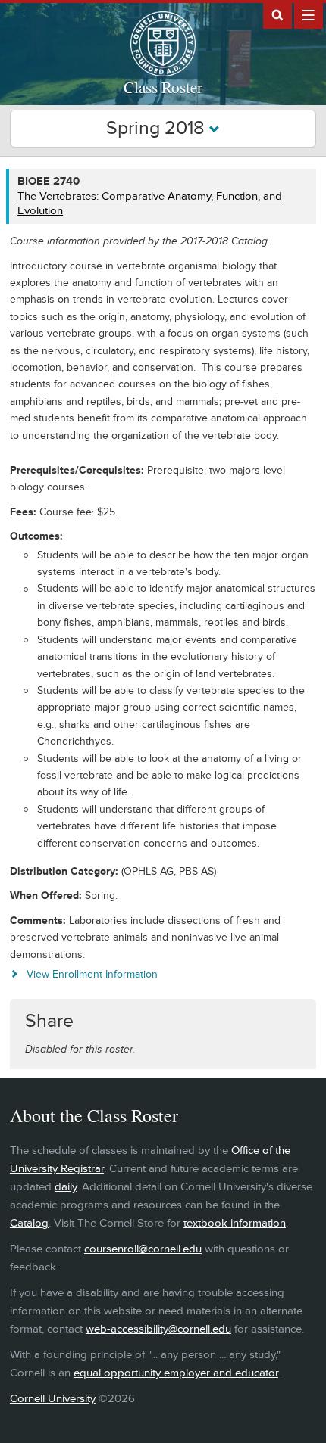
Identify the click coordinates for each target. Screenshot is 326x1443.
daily (66, 1187)
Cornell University (53, 1399)
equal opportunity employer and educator (176, 1373)
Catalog (29, 1223)
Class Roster (163, 87)
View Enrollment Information (92, 974)
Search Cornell (277, 14)
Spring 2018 (157, 128)
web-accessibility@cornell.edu (158, 1329)
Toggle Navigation (308, 14)
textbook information (234, 1223)
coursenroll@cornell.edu (143, 1249)
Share (49, 1021)
